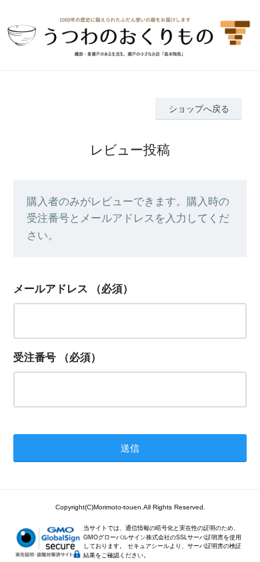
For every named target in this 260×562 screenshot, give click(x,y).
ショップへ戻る (199, 109)
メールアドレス (50, 288)
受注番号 (34, 357)
